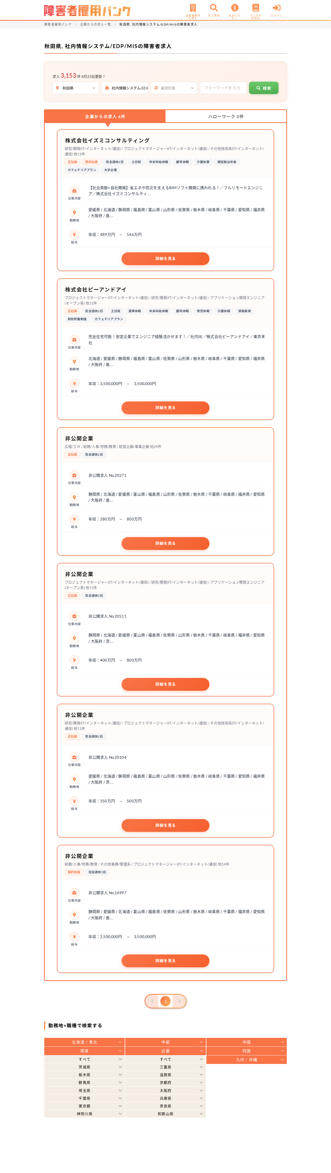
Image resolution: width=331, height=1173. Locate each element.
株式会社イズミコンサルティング (107, 140)
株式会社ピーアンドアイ (96, 289)
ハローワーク (226, 116)
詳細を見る (165, 258)
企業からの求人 (105, 116)
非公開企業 (79, 438)
